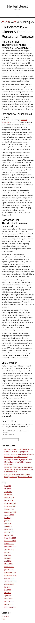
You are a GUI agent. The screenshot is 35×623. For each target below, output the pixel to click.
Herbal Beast (17, 6)
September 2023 (10, 581)
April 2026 (8, 492)
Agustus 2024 (9, 549)
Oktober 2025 (9, 509)
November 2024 (10, 541)
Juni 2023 (7, 590)
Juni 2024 (7, 555)
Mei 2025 (7, 523)
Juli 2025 (7, 518)
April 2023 (8, 596)
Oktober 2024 (9, 544)
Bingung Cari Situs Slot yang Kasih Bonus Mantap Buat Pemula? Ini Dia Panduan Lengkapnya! (18, 462)
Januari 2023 (8, 604)
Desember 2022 (10, 607)
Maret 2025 (8, 529)
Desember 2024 (10, 538)
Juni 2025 (7, 521)
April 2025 (8, 526)
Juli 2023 (7, 587)
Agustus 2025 (9, 515)
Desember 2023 (10, 572)
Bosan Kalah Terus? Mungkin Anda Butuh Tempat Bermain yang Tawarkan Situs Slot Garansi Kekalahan (18, 469)
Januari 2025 (8, 535)
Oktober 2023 (9, 578)
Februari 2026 (9, 498)
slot (3, 619)
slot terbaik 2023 (9, 434)
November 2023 (10, 575)
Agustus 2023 (9, 584)
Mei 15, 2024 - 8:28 (10, 431)
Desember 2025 (10, 503)
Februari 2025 (9, 532)
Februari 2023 (9, 601)
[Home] (3, 21)
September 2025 (10, 512)
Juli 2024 (7, 552)
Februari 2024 (9, 567)
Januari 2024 (8, 570)
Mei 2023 (7, 593)
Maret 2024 (8, 564)
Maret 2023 (8, 598)
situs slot (5, 616)
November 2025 (10, 506)
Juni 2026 (7, 486)
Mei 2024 (7, 558)
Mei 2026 (7, 489)
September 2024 (10, 547)
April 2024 (8, 561)
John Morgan (21, 431)
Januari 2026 (8, 500)
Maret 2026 (8, 495)
